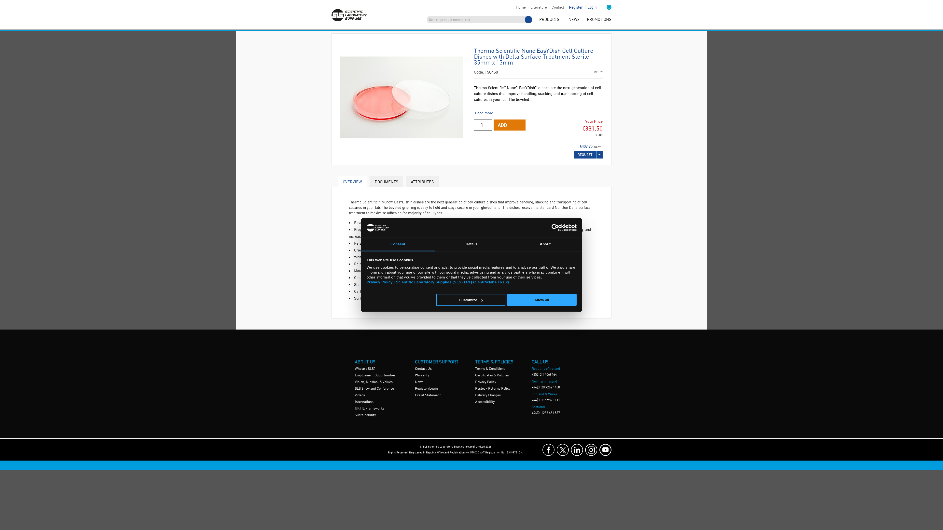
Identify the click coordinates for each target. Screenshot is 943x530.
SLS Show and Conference (374, 388)
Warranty (422, 375)
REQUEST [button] (585, 154)
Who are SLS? (365, 369)
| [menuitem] (582, 7)
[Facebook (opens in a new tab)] (548, 450)
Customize (468, 300)
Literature (538, 8)
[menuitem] (521, 8)
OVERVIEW (352, 181)
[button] (603, 8)
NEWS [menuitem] (574, 20)
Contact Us (423, 369)
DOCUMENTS (386, 181)
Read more (484, 112)
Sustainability (365, 415)
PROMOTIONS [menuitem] (599, 20)
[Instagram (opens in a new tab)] (591, 450)
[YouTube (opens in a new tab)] (605, 450)
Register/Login (426, 388)
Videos (360, 395)
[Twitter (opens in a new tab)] (563, 450)
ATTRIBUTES (422, 181)
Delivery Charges (488, 395)
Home (521, 8)
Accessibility (485, 402)
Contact (558, 8)
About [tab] (545, 244)
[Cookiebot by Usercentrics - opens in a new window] (555, 227)
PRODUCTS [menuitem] (549, 20)
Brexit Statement (428, 395)
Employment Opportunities (375, 375)
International (364, 402)
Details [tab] (472, 244)
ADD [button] (502, 125)
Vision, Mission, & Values (374, 382)
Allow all (541, 300)
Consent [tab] (397, 244)
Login (591, 8)
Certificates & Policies (492, 375)
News (419, 382)
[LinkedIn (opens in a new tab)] (577, 450)
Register (576, 8)
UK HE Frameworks (370, 408)
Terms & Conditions (490, 369)
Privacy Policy (485, 382)
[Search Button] (528, 19)
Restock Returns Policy (492, 388)
